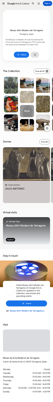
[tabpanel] (11, 104)
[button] (3, 3)
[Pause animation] (47, 128)
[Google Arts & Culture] (18, 3)
